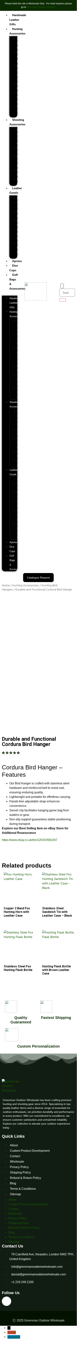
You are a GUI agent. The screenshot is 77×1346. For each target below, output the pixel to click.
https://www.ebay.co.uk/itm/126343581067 (29, 840)
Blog (13, 1183)
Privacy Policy (19, 1167)
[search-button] (62, 300)
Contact (15, 1156)
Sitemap (15, 1194)
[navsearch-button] (62, 285)
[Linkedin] (6, 1301)
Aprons (17, 261)
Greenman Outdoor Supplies (41, 7)
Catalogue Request (38, 577)
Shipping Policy (20, 1172)
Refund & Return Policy (25, 1177)
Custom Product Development (30, 1150)
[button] (9, 293)
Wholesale (17, 1161)
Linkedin (13, 1337)
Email (11, 1332)
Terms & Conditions (23, 1188)
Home (6, 585)
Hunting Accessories (25, 585)
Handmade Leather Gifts (17, 19)
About (14, 1145)
